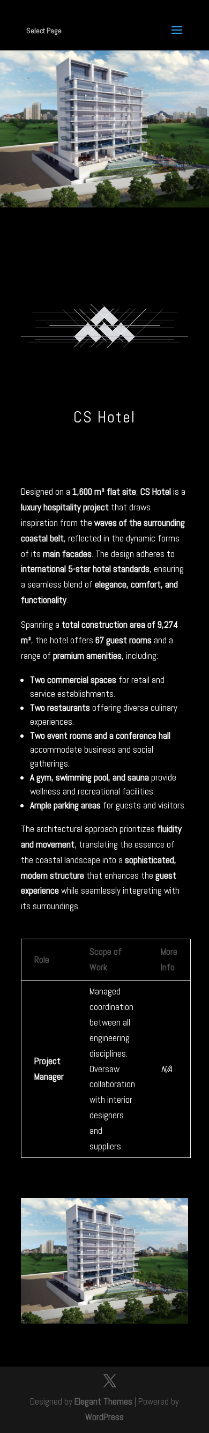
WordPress (104, 1417)
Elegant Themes (103, 1401)
